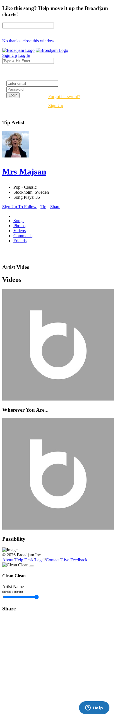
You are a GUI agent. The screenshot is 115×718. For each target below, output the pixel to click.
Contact (52, 559)
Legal (40, 559)
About (7, 559)
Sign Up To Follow (19, 206)
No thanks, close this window (28, 40)
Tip (43, 206)
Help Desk (24, 559)
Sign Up (55, 105)
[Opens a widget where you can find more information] (94, 708)
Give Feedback (74, 559)
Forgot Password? (64, 96)
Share (55, 206)
